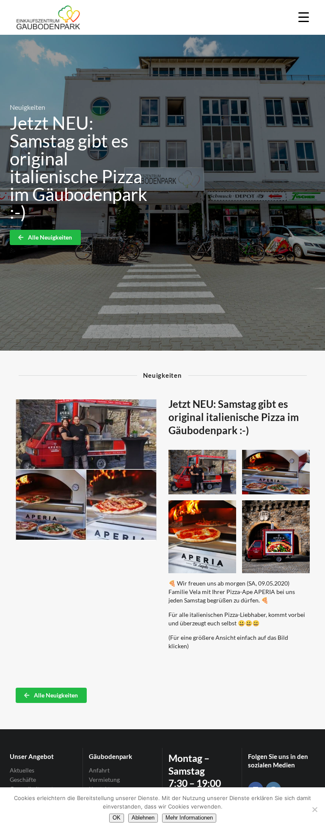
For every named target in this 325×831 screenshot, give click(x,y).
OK (117, 817)
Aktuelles (22, 770)
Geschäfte (23, 779)
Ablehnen (143, 817)
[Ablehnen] (314, 809)
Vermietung (104, 779)
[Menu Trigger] (303, 16)
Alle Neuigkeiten (49, 237)
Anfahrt (99, 770)
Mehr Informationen (189, 817)
